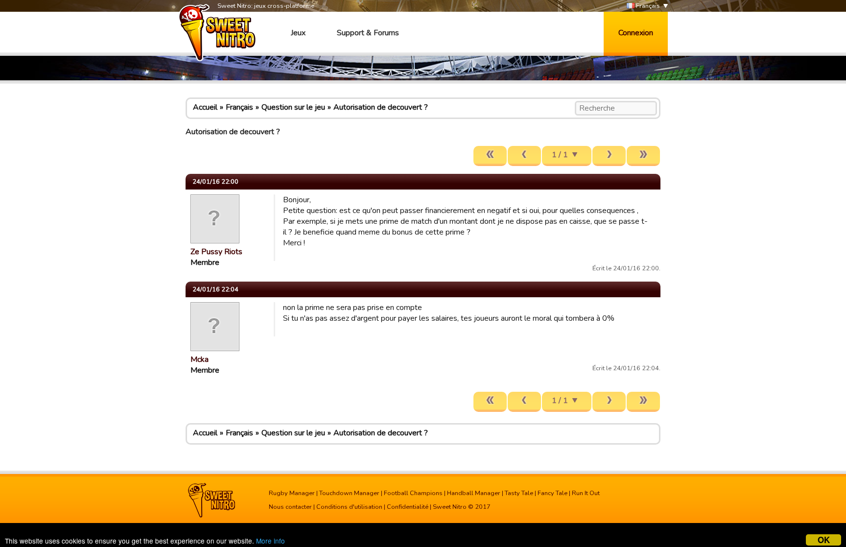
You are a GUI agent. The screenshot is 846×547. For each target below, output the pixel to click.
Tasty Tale (519, 493)
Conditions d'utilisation (349, 506)
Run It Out (586, 493)
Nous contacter (290, 506)
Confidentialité (407, 506)
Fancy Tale (552, 493)
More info (270, 541)
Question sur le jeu (293, 107)
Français (647, 5)
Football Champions (413, 493)
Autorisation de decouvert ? (380, 107)
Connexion (635, 32)
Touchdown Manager (349, 493)
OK (824, 540)
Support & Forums (368, 32)
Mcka (199, 359)
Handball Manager (473, 493)
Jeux (298, 32)
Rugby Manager (292, 493)
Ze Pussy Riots (216, 251)
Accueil (205, 107)
